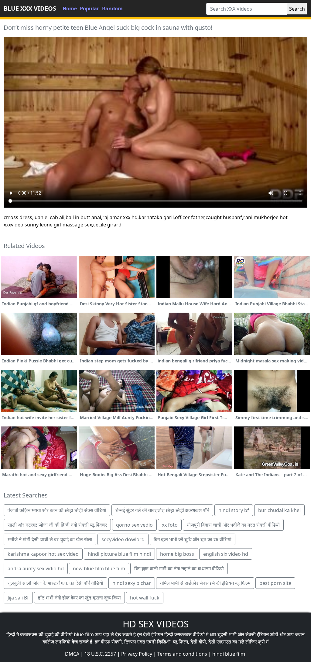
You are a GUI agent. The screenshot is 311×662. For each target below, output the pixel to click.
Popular (89, 8)
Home (70, 8)
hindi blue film (228, 653)
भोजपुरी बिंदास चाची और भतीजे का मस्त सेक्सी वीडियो (233, 524)
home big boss (177, 554)
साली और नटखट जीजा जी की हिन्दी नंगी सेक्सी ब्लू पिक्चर (57, 524)
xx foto (170, 524)
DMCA (72, 653)
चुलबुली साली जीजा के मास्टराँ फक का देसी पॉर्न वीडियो (55, 583)
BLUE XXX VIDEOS (30, 8)
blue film (84, 634)
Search (297, 8)
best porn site (275, 583)
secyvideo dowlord (123, 539)
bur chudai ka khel (279, 510)
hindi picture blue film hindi (119, 554)
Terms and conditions (182, 653)
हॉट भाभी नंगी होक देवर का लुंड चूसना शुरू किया (79, 597)
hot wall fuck (144, 597)
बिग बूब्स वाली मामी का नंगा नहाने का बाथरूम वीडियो (179, 568)
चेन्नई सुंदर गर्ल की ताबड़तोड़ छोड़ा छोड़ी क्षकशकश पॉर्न (162, 510)
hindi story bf (233, 510)
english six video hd (225, 554)
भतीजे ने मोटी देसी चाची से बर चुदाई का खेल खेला (50, 539)
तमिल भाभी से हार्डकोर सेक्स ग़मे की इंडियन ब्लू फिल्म (205, 583)
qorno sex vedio (134, 524)
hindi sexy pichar (131, 583)
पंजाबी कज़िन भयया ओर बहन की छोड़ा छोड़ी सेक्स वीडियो (57, 510)
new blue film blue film (99, 568)
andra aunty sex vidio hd (36, 568)
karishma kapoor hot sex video (43, 554)
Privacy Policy (136, 653)
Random (112, 8)
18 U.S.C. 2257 (100, 653)
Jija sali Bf (18, 597)
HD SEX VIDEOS (156, 624)
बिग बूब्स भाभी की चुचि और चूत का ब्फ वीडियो (192, 539)
